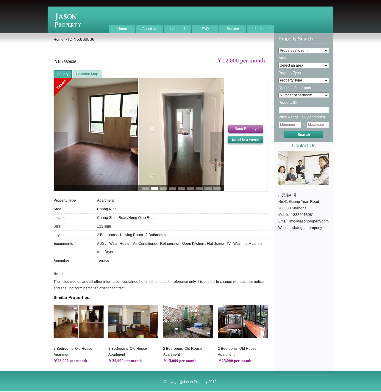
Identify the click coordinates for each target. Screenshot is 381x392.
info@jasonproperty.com (309, 221)
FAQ (205, 29)
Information (261, 29)
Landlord (177, 29)
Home (122, 29)
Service (233, 29)
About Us (149, 29)
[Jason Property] (68, 26)
